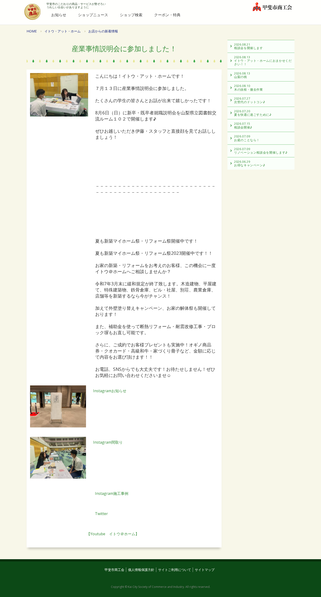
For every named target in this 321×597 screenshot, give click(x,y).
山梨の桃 (242, 75)
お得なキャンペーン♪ (249, 163)
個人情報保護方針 (141, 569)
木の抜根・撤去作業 (248, 87)
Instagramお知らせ (109, 390)
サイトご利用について (174, 569)
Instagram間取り (108, 442)
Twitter (69, 513)
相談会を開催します (248, 46)
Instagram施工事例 (79, 493)
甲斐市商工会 (114, 569)
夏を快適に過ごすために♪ (253, 113)
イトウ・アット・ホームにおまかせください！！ (263, 60)
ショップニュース (93, 15)
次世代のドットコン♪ (249, 100)
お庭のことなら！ (247, 138)
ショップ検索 (131, 15)
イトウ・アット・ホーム (62, 31)
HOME (32, 31)
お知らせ (58, 15)
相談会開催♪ (243, 125)
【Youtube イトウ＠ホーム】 (84, 533)
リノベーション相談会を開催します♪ (261, 151)
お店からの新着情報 (103, 31)
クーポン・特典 (167, 15)
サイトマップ (205, 569)
